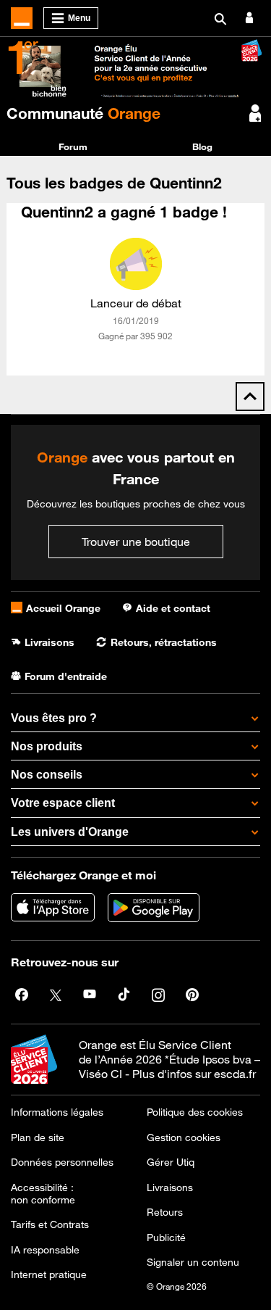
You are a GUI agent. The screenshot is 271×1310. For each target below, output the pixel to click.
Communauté (83, 113)
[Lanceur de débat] (136, 264)
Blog (202, 146)
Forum (73, 146)
